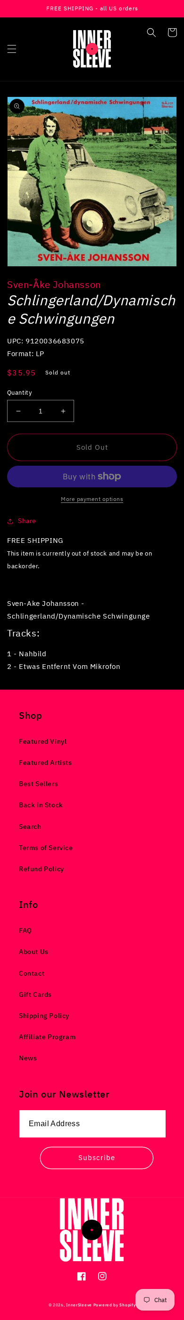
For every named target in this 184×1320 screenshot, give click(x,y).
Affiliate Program (47, 1037)
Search (30, 826)
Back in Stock (41, 805)
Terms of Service (46, 847)
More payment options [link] (92, 498)
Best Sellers (38, 783)
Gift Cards (35, 994)
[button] (11, 49)
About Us (34, 951)
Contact (31, 973)
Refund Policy (41, 869)
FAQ (25, 930)
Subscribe (96, 1157)
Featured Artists (45, 762)
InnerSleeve (79, 1304)
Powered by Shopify (114, 1304)
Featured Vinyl (43, 741)
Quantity (19, 393)
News (28, 1058)
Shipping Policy (44, 1015)
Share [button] (27, 521)
